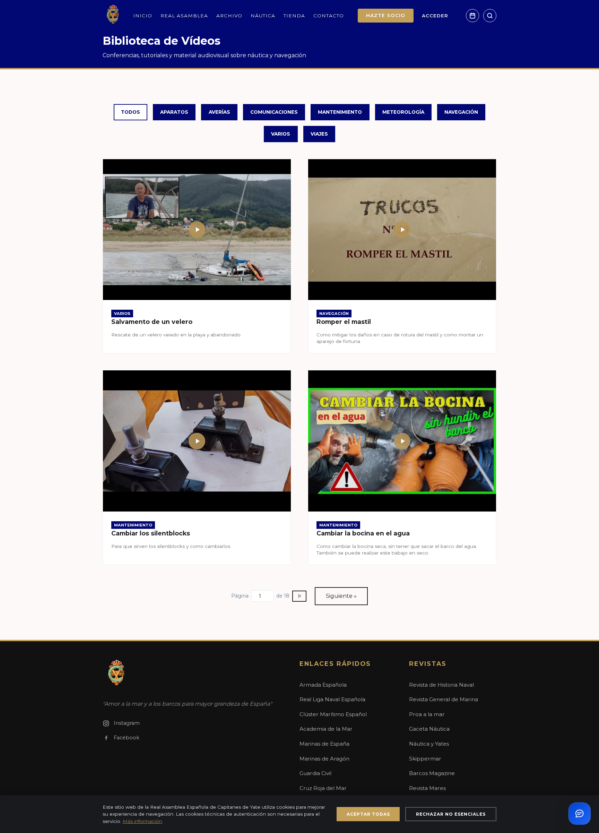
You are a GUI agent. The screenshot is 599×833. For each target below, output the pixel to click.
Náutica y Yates (429, 743)
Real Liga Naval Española (332, 699)
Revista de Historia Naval (441, 684)
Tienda (294, 15)
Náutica (263, 15)
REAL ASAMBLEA (184, 15)
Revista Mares (427, 788)
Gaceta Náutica (429, 728)
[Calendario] (472, 15)
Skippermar (425, 758)
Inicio (142, 15)
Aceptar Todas (368, 814)
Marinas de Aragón (324, 758)
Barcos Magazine (432, 773)
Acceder (435, 15)
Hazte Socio (385, 15)
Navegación (461, 112)
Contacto (328, 15)
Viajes (319, 134)
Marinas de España (324, 743)
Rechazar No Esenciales (451, 814)
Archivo (229, 15)
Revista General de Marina (443, 699)
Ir (299, 596)
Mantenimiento (340, 112)
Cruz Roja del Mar (323, 788)
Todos (130, 112)
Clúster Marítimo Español (333, 714)
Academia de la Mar (326, 728)
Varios (280, 134)
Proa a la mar (427, 714)
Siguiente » (341, 596)
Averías (219, 112)
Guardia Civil (315, 773)
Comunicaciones (274, 112)
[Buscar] (489, 15)
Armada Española (323, 684)
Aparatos (174, 112)
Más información (142, 821)
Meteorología (403, 112)
